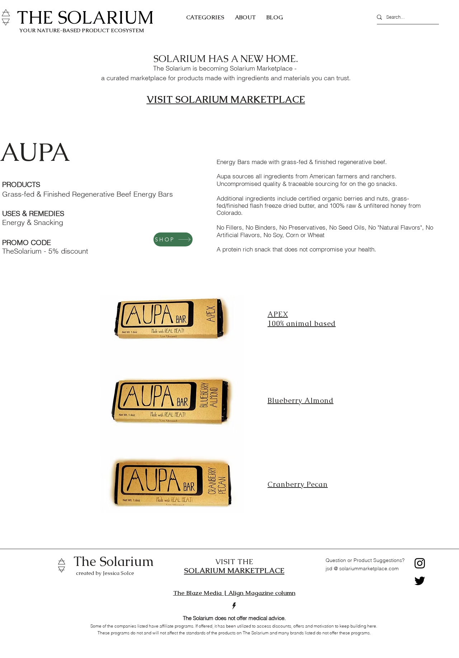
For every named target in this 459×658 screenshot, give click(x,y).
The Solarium (114, 561)
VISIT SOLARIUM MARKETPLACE (226, 99)
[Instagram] (420, 563)
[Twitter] (420, 581)
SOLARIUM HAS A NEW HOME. (225, 58)
